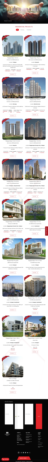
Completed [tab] (29, 29)
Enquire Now (39, 416)
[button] (16, 416)
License (39, 441)
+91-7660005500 (29, 439)
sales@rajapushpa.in (29, 434)
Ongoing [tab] (22, 29)
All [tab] (17, 29)
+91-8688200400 (29, 442)
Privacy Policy (40, 444)
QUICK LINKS (24, 458)
